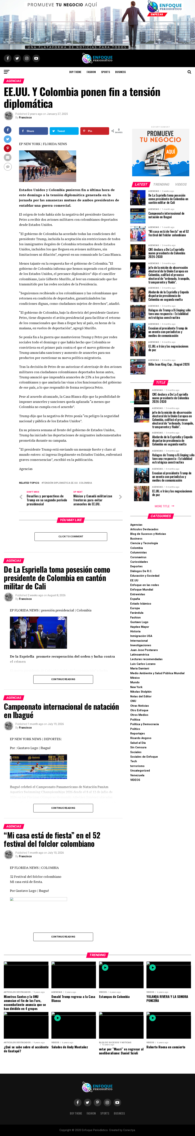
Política (135, 719)
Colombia (136, 548)
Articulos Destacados (144, 529)
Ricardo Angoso (140, 738)
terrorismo (137, 766)
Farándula (136, 612)
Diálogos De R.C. (141, 571)
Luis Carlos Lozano (143, 664)
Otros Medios (139, 715)
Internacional (139, 640)
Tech (133, 761)
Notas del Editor (141, 696)
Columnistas (138, 552)
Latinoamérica (139, 654)
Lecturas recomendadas (146, 659)
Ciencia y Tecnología (144, 543)
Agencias (136, 524)
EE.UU (134, 580)
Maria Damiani (139, 668)
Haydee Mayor (139, 627)
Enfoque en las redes (144, 585)
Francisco (25, 117)
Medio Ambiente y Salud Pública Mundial (157, 673)
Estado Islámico (140, 603)
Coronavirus (138, 557)
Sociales (135, 752)
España (135, 599)
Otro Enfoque (139, 710)
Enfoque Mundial (141, 589)
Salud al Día (138, 743)
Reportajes (137, 733)
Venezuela (137, 775)
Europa (135, 608)
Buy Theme (75, 72)
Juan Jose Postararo (144, 650)
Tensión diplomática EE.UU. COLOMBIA (67, 483)
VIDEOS (135, 780)
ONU (133, 701)
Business (120, 72)
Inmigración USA (141, 636)
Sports (105, 72)
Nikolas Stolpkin (141, 691)
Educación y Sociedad (144, 575)
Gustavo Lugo (139, 622)
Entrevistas (137, 594)
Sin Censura (138, 747)
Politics (135, 729)
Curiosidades (139, 562)
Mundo (135, 682)
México (135, 678)
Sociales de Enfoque (144, 756)
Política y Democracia (144, 724)
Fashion (91, 72)
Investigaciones (140, 645)
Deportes (136, 566)
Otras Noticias (139, 705)
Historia (135, 631)
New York (136, 687)
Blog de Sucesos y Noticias (148, 534)
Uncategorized (140, 770)
